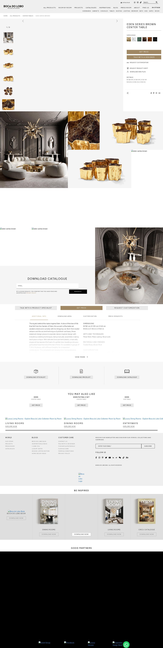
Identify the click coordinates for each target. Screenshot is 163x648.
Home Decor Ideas (39, 453)
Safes (151, 11)
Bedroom (134, 11)
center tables (28, 16)
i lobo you (36, 446)
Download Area (65, 316)
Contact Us (62, 441)
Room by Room (65, 7)
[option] (8, 51)
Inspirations (105, 7)
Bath (141, 11)
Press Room (126, 7)
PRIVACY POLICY (31, 293)
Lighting (126, 11)
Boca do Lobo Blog (39, 441)
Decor (157, 11)
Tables (111, 11)
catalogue (126, 2)
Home (6, 16)
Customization (90, 316)
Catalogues (91, 7)
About (137, 7)
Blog (115, 7)
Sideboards (86, 11)
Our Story (9, 441)
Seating (119, 11)
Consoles (104, 11)
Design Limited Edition (41, 451)
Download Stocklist (35, 377)
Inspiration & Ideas (39, 444)
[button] (155, 425)
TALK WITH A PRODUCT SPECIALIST (36, 308)
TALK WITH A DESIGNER (144, 57)
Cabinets (95, 11)
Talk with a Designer (66, 444)
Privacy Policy (64, 453)
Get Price (144, 52)
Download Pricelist (81, 377)
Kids (146, 11)
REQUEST (78, 291)
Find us (146, 7)
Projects (78, 7)
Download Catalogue (127, 377)
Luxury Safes (37, 448)
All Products (50, 7)
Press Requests (115, 316)
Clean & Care (63, 448)
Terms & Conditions (66, 451)
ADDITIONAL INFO (39, 316)
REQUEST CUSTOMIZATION (126, 308)
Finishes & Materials (66, 446)
